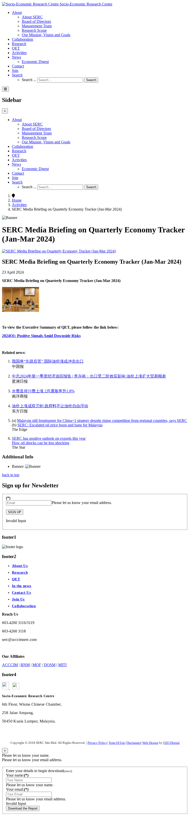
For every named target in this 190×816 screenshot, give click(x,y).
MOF (36, 665)
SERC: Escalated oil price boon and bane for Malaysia (59, 425)
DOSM (49, 665)
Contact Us (21, 593)
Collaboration (22, 39)
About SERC (32, 17)
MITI (62, 665)
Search (17, 75)
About (17, 12)
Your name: (17, 775)
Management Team (37, 26)
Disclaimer (133, 743)
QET (16, 48)
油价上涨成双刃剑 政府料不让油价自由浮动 (50, 406)
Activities (19, 53)
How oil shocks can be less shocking (40, 443)
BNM (25, 665)
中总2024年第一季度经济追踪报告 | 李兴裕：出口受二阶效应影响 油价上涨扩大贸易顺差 (89, 376)
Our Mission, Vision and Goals (46, 35)
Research (19, 44)
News (16, 57)
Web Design (150, 743)
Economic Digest (35, 62)
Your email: (17, 789)
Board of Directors (36, 21)
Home (17, 200)
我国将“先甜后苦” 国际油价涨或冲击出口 (48, 361)
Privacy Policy (97, 743)
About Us (20, 566)
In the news (21, 586)
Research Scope (34, 30)
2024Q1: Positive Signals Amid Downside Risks (41, 336)
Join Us (18, 599)
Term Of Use (117, 743)
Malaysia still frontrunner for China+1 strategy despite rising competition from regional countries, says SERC (102, 420)
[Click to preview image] (59, 251)
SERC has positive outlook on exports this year (49, 438)
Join (15, 70)
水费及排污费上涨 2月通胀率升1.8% (43, 391)
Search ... (29, 80)
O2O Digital (171, 743)
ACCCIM (10, 665)
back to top (10, 475)
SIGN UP (14, 512)
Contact (18, 66)
